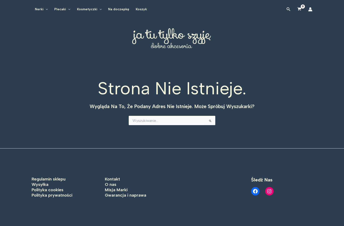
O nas (110, 184)
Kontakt (112, 179)
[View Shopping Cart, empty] (299, 9)
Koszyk (141, 9)
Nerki (39, 9)
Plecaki (60, 9)
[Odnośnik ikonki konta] (310, 9)
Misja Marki (116, 189)
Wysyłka (40, 184)
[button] (46, 9)
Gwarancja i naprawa (125, 195)
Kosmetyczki (87, 9)
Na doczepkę (118, 9)
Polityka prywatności (52, 195)
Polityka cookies (47, 189)
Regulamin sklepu (49, 179)
